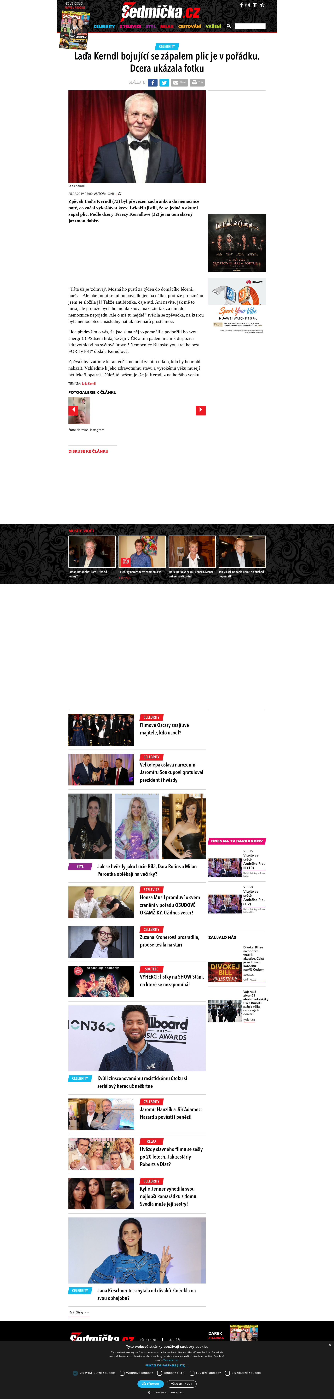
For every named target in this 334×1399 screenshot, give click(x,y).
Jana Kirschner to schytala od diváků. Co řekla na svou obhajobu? (146, 1294)
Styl (151, 27)
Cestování (189, 27)
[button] (167, 1365)
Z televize (130, 27)
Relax (167, 27)
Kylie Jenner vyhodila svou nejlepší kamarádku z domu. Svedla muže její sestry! (169, 1197)
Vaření (213, 27)
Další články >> (79, 1312)
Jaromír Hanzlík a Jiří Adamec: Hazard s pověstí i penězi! (171, 1113)
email (183, 82)
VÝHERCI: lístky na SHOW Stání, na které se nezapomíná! (172, 981)
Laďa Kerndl (89, 383)
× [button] (329, 1345)
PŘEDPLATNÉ (148, 1340)
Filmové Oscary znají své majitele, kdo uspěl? (164, 729)
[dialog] (167, 1370)
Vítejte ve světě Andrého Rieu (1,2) (254, 896)
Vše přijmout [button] (150, 1383)
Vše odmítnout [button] (181, 1383)
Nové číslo (75, 5)
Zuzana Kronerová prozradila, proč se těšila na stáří (169, 941)
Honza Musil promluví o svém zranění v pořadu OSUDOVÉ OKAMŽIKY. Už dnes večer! (170, 905)
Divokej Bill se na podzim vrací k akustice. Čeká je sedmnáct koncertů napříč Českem (253, 958)
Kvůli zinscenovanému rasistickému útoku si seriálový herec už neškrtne (142, 1082)
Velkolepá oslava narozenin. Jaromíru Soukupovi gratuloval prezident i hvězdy (171, 772)
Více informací (171, 1360)
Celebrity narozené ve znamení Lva (139, 572)
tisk (200, 82)
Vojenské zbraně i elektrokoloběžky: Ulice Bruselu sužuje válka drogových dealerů (254, 1003)
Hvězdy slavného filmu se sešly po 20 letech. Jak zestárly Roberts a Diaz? (171, 1157)
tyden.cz (249, 1019)
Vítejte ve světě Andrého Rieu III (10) (254, 860)
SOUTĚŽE (175, 1340)
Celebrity (104, 27)
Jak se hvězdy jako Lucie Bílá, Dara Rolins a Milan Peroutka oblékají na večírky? (147, 870)
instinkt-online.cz (249, 977)
